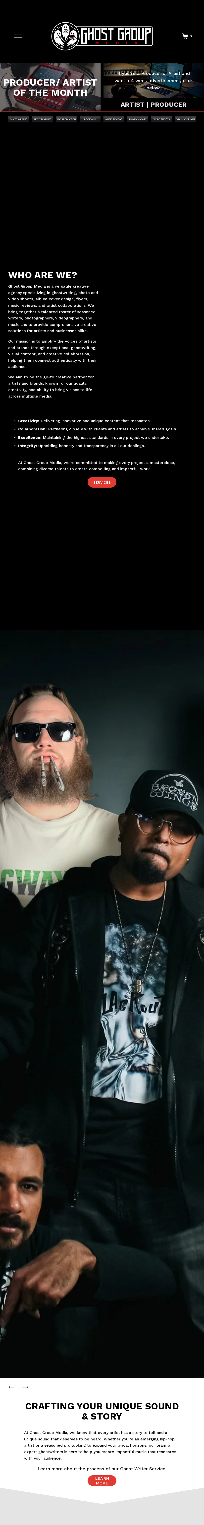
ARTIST (133, 104)
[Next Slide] (25, 1387)
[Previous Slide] (11, 1387)
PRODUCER (169, 104)
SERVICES (102, 482)
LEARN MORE (102, 1480)
